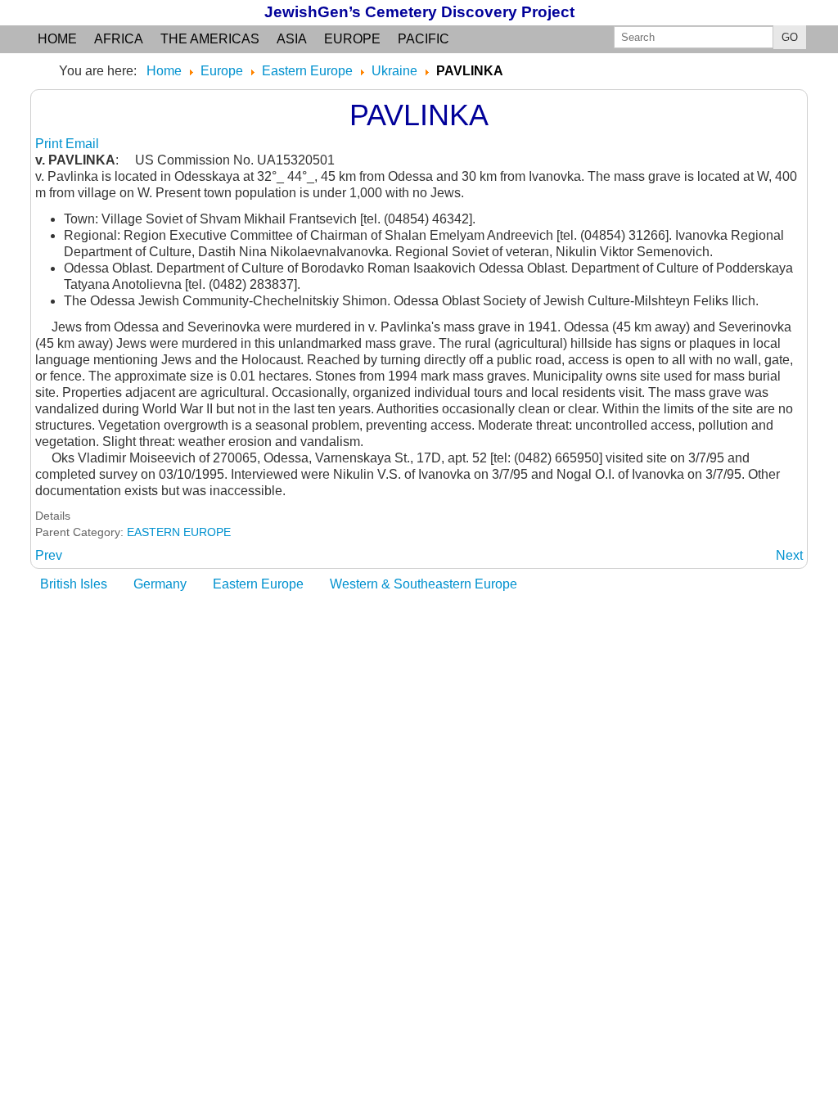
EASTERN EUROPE (179, 532)
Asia (292, 39)
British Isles (73, 584)
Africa (118, 39)
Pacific (423, 39)
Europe (352, 39)
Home (57, 39)
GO (790, 37)
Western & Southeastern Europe (423, 584)
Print (50, 144)
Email (82, 144)
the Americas (209, 39)
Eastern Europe (258, 584)
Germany (160, 584)
